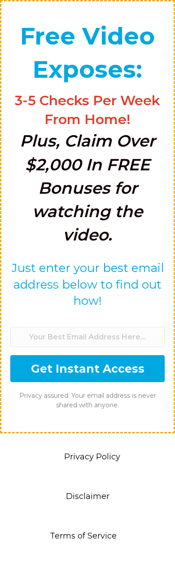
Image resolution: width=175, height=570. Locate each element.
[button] (87, 368)
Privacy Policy (92, 457)
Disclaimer (87, 496)
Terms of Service (83, 536)
